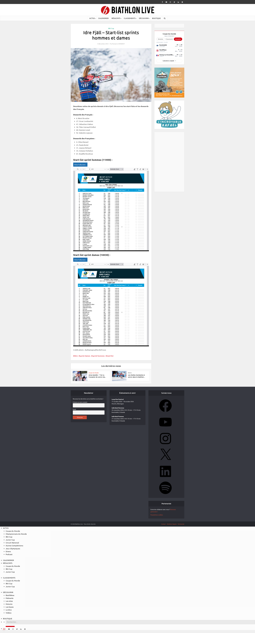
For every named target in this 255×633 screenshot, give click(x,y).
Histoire (9, 604)
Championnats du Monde (16, 534)
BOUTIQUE (156, 18)
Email (74, 409)
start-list (110, 356)
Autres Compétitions (14, 545)
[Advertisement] (169, 162)
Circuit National (12, 542)
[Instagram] (165, 445)
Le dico (9, 610)
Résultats (160, 39)
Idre (76, 356)
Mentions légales (172, 524)
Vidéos (8, 613)
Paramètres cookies (157, 515)
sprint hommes (98, 356)
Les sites (9, 601)
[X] (165, 462)
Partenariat (181, 524)
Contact (163, 524)
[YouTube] (165, 429)
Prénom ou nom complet (80, 402)
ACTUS (92, 18)
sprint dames (85, 356)
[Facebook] (165, 412)
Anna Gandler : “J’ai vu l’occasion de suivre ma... (97, 376)
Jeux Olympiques (13, 548)
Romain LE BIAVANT (118, 44)
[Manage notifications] (3, 629)
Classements (169, 39)
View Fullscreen (79, 165)
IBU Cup (111, 28)
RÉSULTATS (116, 18)
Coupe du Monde (94, 373)
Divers (130, 373)
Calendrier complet (168, 61)
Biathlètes (10, 595)
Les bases (10, 607)
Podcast (9, 554)
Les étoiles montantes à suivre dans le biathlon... (136, 376)
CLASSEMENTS (129, 18)
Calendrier (178, 39)
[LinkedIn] (165, 478)
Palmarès (9, 598)
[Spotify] (165, 495)
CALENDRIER (103, 18)
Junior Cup (10, 540)
